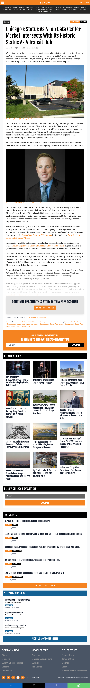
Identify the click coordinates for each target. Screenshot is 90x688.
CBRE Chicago (33, 322)
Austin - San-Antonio (20, 7)
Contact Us (7, 671)
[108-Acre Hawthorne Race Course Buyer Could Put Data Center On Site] (71, 374)
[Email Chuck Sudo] (37, 48)
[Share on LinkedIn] (11, 685)
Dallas (58, 7)
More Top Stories (45, 585)
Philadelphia (40, 9)
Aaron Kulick (22, 322)
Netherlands (43, 11)
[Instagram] (18, 677)
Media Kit (6, 659)
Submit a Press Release (12, 663)
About (4, 655)
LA (20, 9)
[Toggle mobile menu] (3, 2)
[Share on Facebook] (56, 685)
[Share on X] (33, 685)
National (26, 9)
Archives (36, 655)
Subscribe (84, 2)
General (83, 21)
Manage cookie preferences (74, 671)
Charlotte (42, 7)
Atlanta (7, 7)
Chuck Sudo (31, 48)
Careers (5, 667)
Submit (76, 345)
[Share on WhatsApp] (79, 685)
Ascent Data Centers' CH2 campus (37, 235)
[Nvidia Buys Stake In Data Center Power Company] (45, 374)
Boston (34, 7)
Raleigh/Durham (60, 9)
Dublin (83, 7)
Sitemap (65, 663)
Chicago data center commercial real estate (22, 324)
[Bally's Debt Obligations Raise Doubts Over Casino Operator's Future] (71, 466)
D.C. (51, 11)
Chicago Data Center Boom (74, 322)
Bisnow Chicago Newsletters (20, 488)
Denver (77, 7)
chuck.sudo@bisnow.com (35, 317)
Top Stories (37, 667)
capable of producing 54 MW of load (22, 295)
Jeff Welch (26, 326)
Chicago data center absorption (51, 322)
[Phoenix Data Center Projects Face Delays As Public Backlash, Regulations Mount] (18, 466)
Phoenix (49, 9)
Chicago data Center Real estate (51, 324)
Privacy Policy (68, 655)
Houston (7, 9)
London (15, 9)
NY (32, 9)
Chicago (51, 7)
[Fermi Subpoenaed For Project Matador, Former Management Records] (45, 436)
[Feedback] (23, 677)
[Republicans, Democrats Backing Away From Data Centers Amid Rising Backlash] (18, 405)
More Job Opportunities (45, 638)
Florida (83, 9)
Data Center (68, 7)
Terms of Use (68, 659)
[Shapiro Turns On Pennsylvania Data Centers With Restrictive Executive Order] (71, 405)
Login (64, 667)
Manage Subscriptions (42, 659)
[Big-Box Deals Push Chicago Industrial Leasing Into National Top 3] (45, 466)
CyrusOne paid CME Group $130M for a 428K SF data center (38, 246)
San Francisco (73, 9)
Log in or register (45, 308)
